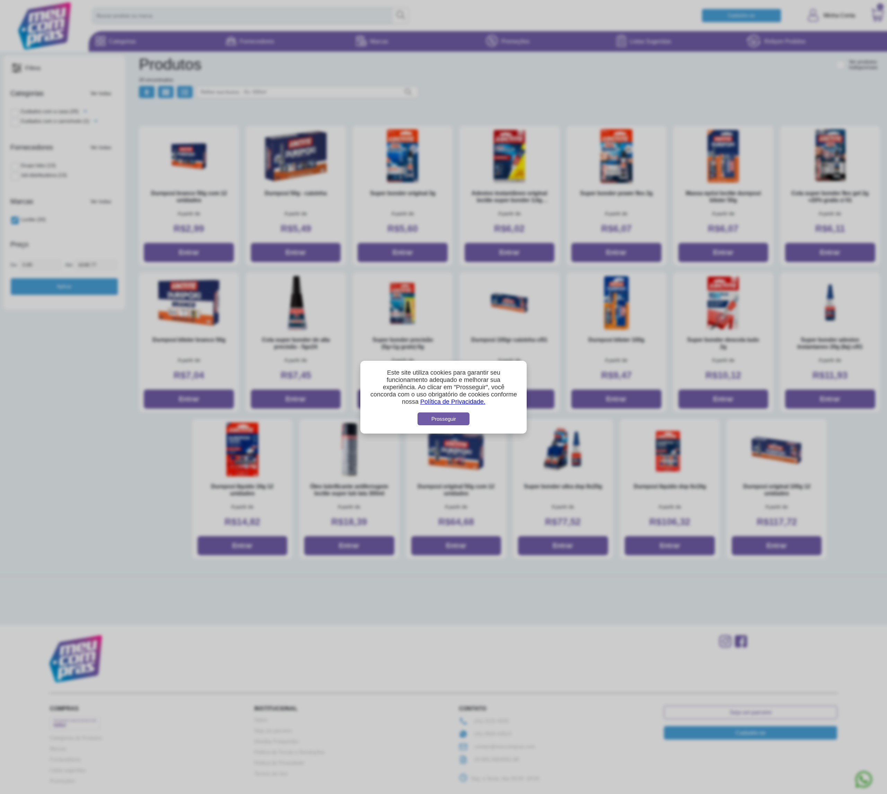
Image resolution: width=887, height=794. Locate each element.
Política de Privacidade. (452, 401)
